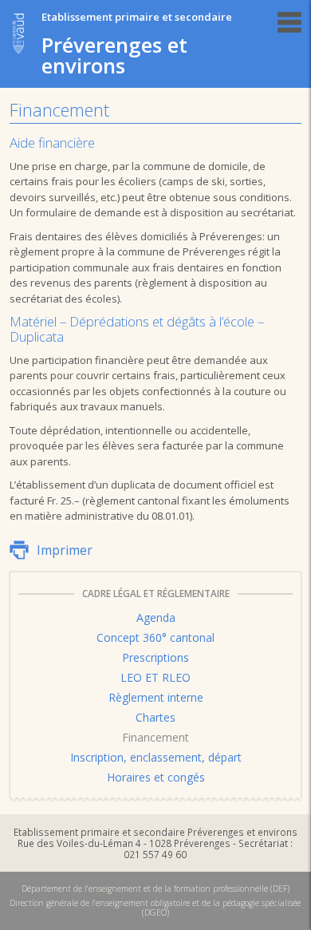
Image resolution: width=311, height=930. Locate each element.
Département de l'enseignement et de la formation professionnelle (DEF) (155, 888)
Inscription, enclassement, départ (156, 757)
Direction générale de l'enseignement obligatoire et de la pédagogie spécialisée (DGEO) (155, 907)
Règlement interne (155, 697)
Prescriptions (155, 657)
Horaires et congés (156, 777)
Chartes (155, 717)
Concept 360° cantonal (155, 637)
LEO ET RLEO (155, 677)
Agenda (155, 617)
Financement (155, 737)
